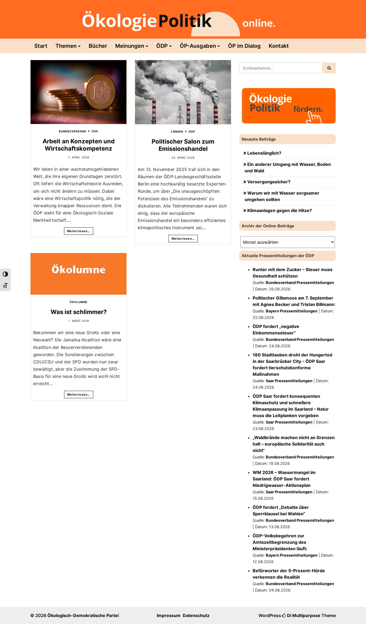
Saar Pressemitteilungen (289, 380)
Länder (177, 131)
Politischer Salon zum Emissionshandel (183, 145)
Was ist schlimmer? (79, 311)
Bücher (98, 46)
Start (40, 46)
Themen (66, 46)
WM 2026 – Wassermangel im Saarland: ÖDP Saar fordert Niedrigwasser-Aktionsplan (284, 479)
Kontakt (279, 46)
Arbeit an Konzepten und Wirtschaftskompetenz (79, 145)
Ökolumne (78, 302)
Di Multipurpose (303, 615)
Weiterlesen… (78, 231)
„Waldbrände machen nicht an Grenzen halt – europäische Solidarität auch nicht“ (294, 444)
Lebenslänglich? (264, 153)
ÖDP (162, 46)
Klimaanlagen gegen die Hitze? (279, 210)
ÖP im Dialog (244, 46)
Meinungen (129, 46)
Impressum (169, 615)
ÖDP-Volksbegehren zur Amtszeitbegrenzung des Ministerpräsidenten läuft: (280, 542)
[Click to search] (329, 68)
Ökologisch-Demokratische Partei (83, 615)
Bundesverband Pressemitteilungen (300, 282)
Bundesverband (72, 131)
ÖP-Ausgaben (198, 46)
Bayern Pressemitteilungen (292, 311)
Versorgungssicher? (268, 181)
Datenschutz (196, 615)
